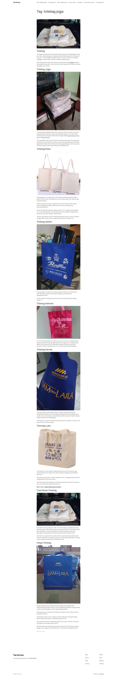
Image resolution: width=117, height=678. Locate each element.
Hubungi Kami (52, 2)
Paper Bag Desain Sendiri (52, 487)
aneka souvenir (45, 137)
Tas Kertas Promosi (89, 2)
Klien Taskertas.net (62, 2)
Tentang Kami (100, 2)
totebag (71, 62)
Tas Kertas (16, 2)
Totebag (41, 51)
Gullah (40, 59)
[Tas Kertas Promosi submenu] (94, 2)
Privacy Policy (72, 2)
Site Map (79, 2)
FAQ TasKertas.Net (42, 2)
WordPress (101, 674)
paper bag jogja (71, 135)
